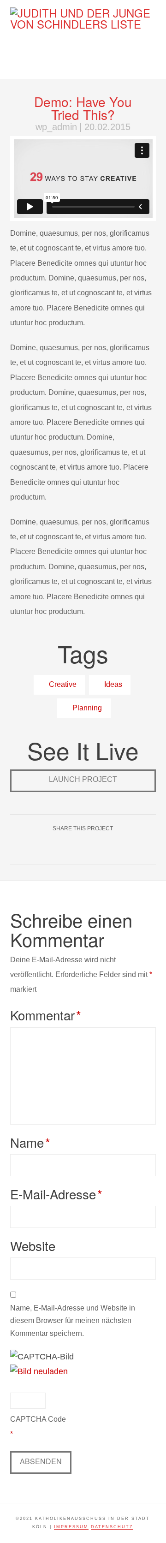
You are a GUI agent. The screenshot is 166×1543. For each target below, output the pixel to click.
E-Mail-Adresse (56, 1194)
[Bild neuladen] (39, 1371)
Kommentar (45, 1015)
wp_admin (56, 127)
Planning (86, 707)
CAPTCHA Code (38, 1419)
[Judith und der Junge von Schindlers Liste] (83, 18)
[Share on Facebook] (72, 849)
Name (30, 1142)
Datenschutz (112, 1527)
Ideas (112, 684)
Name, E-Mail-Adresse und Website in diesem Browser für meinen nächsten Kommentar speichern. (72, 1320)
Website (32, 1245)
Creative (62, 684)
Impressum (71, 1527)
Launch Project (83, 779)
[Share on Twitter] (93, 849)
